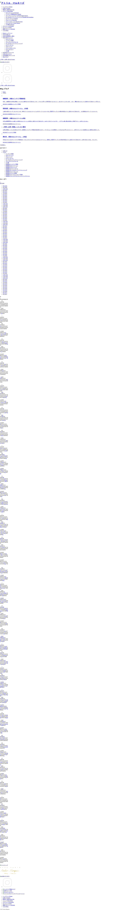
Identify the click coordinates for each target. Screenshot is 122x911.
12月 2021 (5, 221)
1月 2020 (5, 255)
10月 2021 (5, 224)
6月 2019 (5, 266)
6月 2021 (5, 230)
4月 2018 (5, 286)
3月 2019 (5, 270)
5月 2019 (5, 267)
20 (2, 502)
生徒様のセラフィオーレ (12, 168)
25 (5, 472)
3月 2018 (5, 288)
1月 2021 (5, 237)
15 (1, 333)
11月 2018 (5, 276)
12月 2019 (5, 257)
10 (2, 370)
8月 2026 (2, 183)
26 (5, 358)
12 (2, 341)
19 (2, 342)
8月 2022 (5, 209)
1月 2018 (5, 291)
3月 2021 (5, 234)
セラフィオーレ (10, 158)
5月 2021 (5, 232)
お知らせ (5, 150)
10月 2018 (5, 277)
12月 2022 (5, 203)
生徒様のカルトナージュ (12, 165)
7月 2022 (5, 211)
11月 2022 (5, 205)
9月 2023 (5, 190)
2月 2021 (5, 236)
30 (7, 344)
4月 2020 (5, 251)
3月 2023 (5, 199)
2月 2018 (5, 289)
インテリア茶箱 (10, 153)
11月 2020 (5, 240)
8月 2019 (5, 263)
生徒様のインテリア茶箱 (12, 164)
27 (1, 351)
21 (5, 342)
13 (5, 332)
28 (1, 313)
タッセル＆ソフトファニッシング (14, 159)
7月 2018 (5, 282)
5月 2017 (5, 294)
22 (1, 335)
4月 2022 (5, 215)
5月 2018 (5, 285)
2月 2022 (5, 218)
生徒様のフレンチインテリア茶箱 (14, 174)
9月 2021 (5, 226)
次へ (4, 145)
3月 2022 (5, 217)
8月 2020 (5, 245)
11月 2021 (5, 223)
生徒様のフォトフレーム (12, 171)
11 (0, 326)
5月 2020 (5, 249)
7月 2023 (5, 193)
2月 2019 (5, 272)
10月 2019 (5, 260)
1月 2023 (5, 202)
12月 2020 (5, 239)
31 (6, 397)
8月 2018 (5, 280)
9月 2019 (5, 261)
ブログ (4, 152)
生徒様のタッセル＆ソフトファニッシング (16, 170)
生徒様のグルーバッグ (11, 167)
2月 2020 (5, 254)
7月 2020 (5, 246)
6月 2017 (5, 292)
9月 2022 (5, 208)
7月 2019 (5, 264)
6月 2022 (5, 212)
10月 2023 (5, 189)
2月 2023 (5, 200)
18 (5, 333)
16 (2, 402)
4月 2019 (5, 269)
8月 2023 (5, 191)
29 (4, 397)
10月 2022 (5, 206)
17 (1, 319)
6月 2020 (5, 248)
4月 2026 (5, 187)
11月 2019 (5, 258)
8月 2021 (5, 227)
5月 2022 (5, 214)
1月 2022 (5, 220)
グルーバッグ (9, 156)
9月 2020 (5, 243)
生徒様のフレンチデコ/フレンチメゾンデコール (18, 176)
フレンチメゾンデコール (12, 161)
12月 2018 (5, 275)
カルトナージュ (10, 155)
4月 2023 (5, 197)
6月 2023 (5, 194)
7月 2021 (5, 229)
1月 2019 (5, 273)
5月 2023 (5, 196)
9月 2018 (5, 279)
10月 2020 (5, 242)
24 (1, 389)
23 (2, 464)
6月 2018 (5, 283)
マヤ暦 (7, 162)
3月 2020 (5, 252)
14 (6, 355)
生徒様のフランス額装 (11, 173)
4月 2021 (5, 233)
